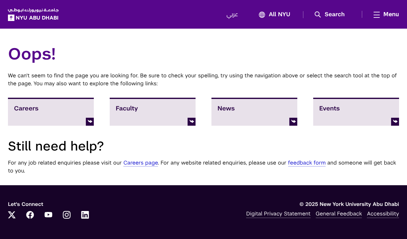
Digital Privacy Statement (278, 213)
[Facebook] (30, 215)
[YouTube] (48, 215)
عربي (232, 14)
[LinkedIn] (85, 215)
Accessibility (383, 213)
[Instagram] (67, 215)
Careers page (140, 162)
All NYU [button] (279, 14)
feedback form (307, 162)
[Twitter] (12, 215)
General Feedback (339, 213)
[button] (332, 14)
